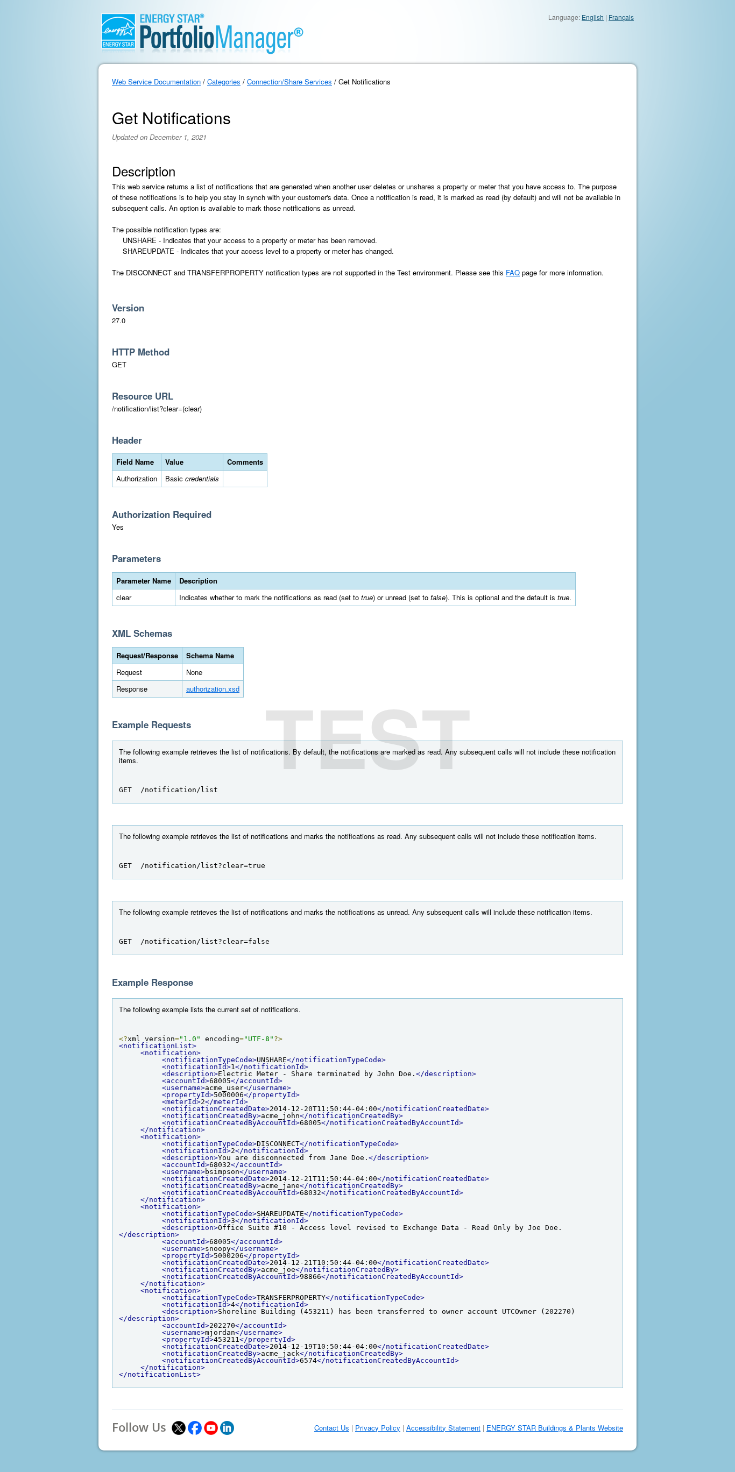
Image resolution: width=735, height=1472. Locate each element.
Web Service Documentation (156, 81)
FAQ (513, 272)
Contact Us (331, 1428)
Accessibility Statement (443, 1428)
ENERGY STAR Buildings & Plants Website (554, 1428)
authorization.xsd (212, 689)
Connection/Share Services (289, 81)
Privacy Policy (377, 1428)
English (593, 17)
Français (621, 17)
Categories (224, 81)
